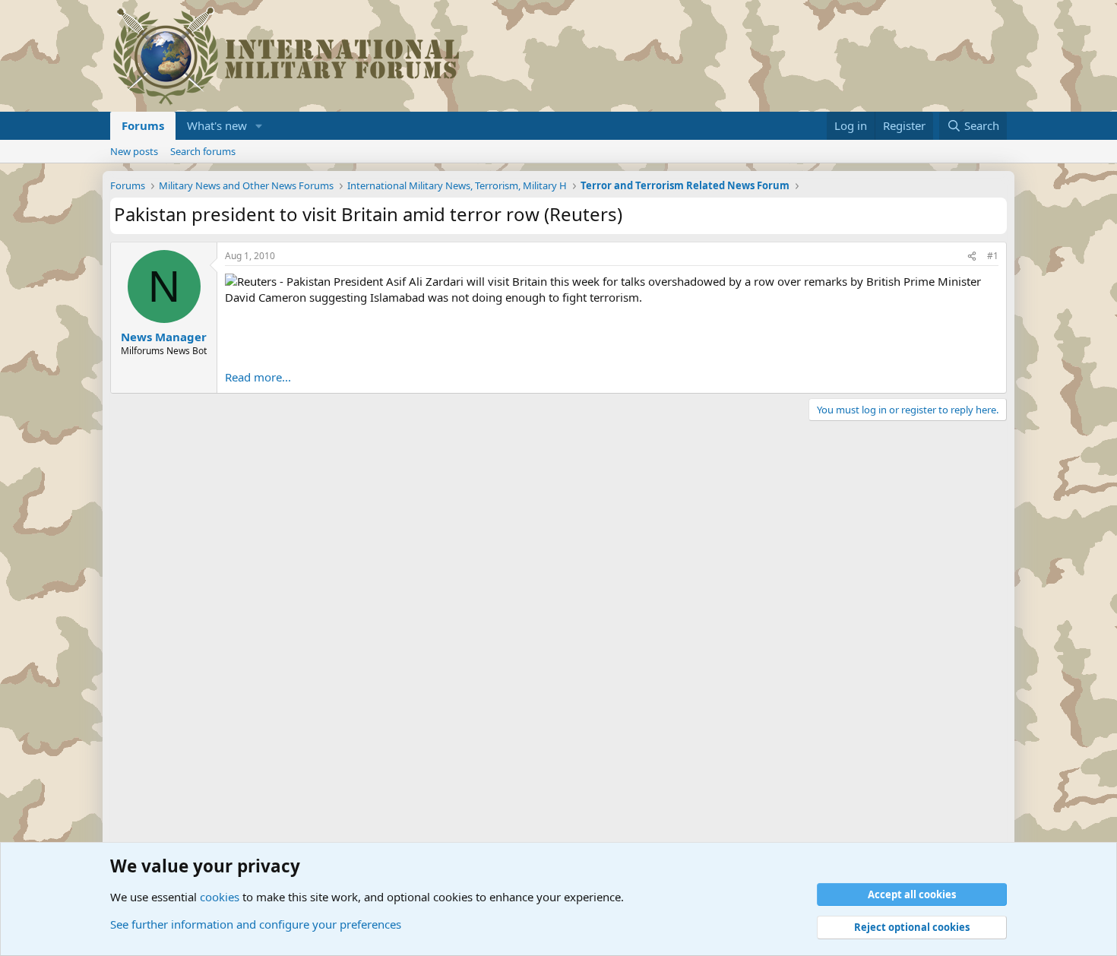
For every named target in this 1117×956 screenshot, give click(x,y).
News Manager (164, 336)
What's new (217, 125)
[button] (259, 126)
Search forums (203, 151)
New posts (134, 151)
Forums (143, 125)
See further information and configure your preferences (255, 924)
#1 (992, 255)
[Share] (972, 256)
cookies (219, 896)
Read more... (258, 377)
